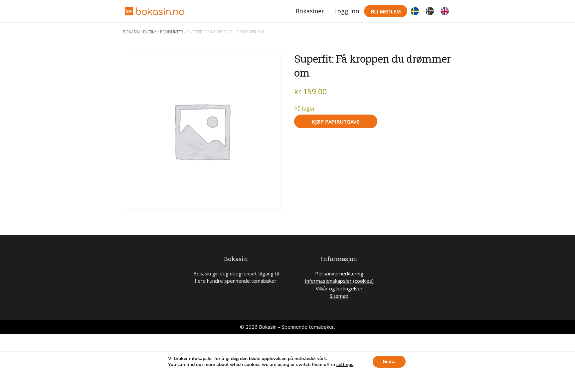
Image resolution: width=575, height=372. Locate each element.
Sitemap (339, 295)
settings (344, 365)
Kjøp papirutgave (335, 121)
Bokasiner (309, 11)
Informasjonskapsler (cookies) (339, 280)
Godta (389, 361)
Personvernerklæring (339, 273)
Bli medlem (386, 11)
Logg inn (346, 11)
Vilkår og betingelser (339, 288)
